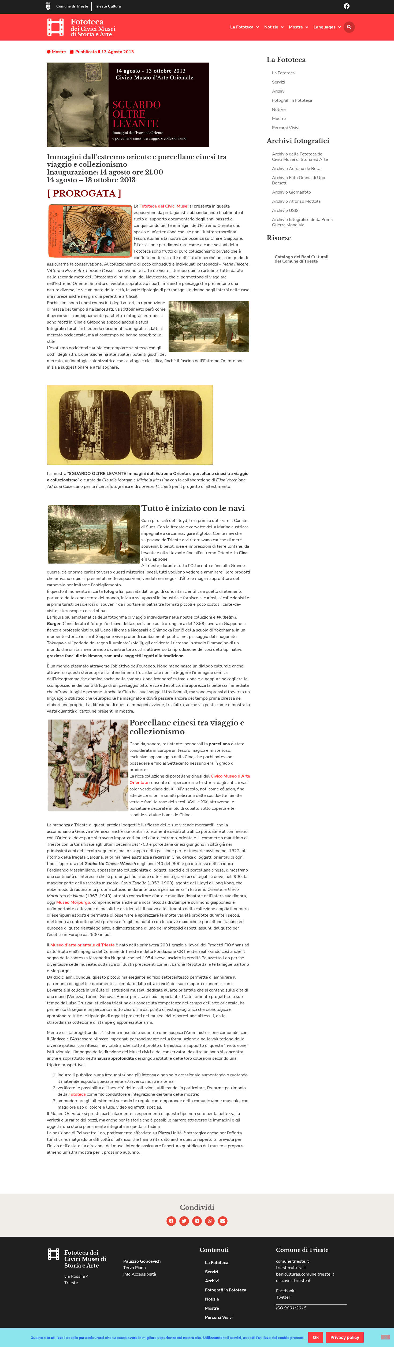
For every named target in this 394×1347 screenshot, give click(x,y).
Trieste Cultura (108, 6)
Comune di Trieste (72, 6)
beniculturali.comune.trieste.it (305, 1274)
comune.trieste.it (292, 1261)
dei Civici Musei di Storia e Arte (93, 32)
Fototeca (87, 22)
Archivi (278, 91)
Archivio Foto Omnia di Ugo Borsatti (298, 180)
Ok (316, 1337)
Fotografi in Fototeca (292, 100)
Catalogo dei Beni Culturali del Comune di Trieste (301, 259)
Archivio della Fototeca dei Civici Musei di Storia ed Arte (300, 156)
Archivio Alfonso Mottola (296, 201)
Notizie (271, 27)
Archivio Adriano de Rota (296, 169)
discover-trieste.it (293, 1281)
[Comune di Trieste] (48, 6)
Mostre (296, 27)
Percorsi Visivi (285, 128)
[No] (385, 1337)
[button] (349, 27)
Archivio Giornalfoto (291, 192)
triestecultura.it (291, 1268)
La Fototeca (242, 27)
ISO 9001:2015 (291, 1308)
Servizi (278, 82)
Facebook (285, 1291)
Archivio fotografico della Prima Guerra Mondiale (302, 222)
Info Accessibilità (139, 1274)
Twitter (283, 1297)
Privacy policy (344, 1337)
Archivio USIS (285, 210)
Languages (325, 27)
